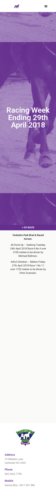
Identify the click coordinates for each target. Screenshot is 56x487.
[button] (46, 6)
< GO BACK (28, 227)
